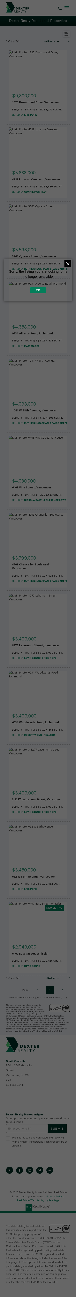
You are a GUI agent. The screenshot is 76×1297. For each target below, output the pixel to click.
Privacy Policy (54, 1196)
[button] (9, 1170)
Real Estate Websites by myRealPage (38, 1200)
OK (38, 290)
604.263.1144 (14, 1084)
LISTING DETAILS (38, 95)
